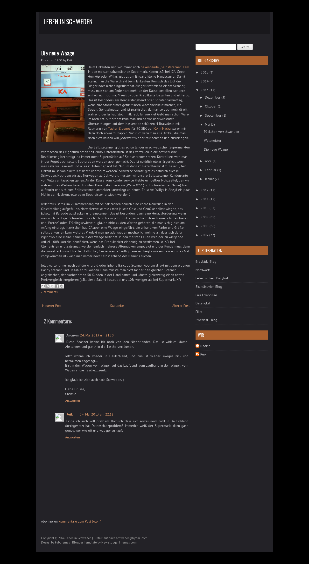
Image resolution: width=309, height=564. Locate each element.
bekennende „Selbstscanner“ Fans (165, 67)
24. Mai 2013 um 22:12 (96, 414)
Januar (210, 179)
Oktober (211, 106)
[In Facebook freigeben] (57, 286)
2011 (205, 199)
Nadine (205, 346)
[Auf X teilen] (52, 286)
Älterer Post (181, 305)
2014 (205, 81)
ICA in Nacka (162, 128)
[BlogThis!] (47, 286)
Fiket (199, 311)
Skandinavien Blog (209, 286)
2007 (205, 235)
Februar (211, 170)
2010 (205, 208)
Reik (69, 414)
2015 (205, 72)
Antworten (72, 400)
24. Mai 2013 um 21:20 (97, 335)
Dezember (213, 97)
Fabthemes (62, 542)
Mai (208, 124)
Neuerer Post (51, 305)
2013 (205, 90)
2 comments (49, 292)
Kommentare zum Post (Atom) (80, 521)
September (213, 115)
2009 (205, 217)
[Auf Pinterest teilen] (61, 286)
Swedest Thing (206, 320)
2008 (205, 226)
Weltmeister (212, 140)
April (209, 161)
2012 (205, 190)
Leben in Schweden (67, 21)
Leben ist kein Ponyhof (212, 278)
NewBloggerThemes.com (119, 542)
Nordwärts (203, 270)
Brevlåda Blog (206, 261)
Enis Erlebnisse (206, 295)
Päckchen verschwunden (221, 131)
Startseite (117, 305)
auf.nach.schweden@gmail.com (125, 538)
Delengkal (203, 303)
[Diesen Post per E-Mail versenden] (43, 286)
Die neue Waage (57, 52)
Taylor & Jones (119, 128)
